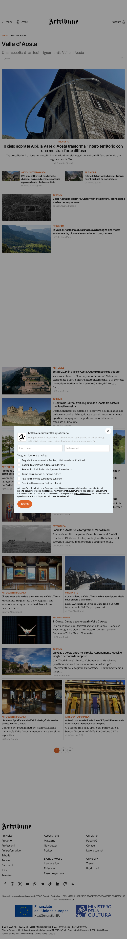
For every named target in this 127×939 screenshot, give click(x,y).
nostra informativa (62, 491)
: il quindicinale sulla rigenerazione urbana (46, 469)
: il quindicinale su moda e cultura (41, 474)
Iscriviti (25, 504)
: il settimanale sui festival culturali (41, 483)
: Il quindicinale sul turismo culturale (42, 478)
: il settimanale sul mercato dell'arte (43, 464)
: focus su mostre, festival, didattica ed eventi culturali (53, 460)
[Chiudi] (108, 431)
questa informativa (82, 493)
